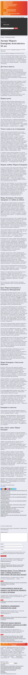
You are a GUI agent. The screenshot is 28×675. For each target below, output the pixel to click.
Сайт (2, 549)
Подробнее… (4, 672)
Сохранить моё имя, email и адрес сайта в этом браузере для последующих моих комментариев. (13, 552)
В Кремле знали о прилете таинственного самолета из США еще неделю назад (14, 625)
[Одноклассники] (3, 489)
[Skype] (13, 489)
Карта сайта (5, 643)
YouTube (5, 33)
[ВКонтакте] (1, 489)
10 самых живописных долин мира (9, 511)
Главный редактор (15, 49)
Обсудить (3, 50)
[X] (5, 489)
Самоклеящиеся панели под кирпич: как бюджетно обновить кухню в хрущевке (13, 590)
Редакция (14, 645)
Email (2, 546)
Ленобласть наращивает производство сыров (10, 607)
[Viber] (9, 489)
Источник (3, 486)
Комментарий (4, 532)
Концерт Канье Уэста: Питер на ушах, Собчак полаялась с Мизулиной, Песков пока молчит (13, 572)
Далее (2, 581)
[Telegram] (15, 489)
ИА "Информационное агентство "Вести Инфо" (12, 17)
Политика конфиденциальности (17, 643)
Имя (2, 544)
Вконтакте (6, 32)
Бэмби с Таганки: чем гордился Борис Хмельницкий (13, 515)
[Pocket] (7, 489)
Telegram (5, 34)
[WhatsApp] (11, 489)
